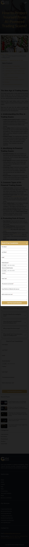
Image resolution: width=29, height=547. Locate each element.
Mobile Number (5, 262)
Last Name (4, 252)
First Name (4, 246)
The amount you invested (8, 283)
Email (3, 257)
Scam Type (4, 278)
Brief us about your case (7, 294)
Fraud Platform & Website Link (10, 289)
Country (4, 273)
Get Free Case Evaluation (14, 303)
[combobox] (4, 265)
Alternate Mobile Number (7, 267)
